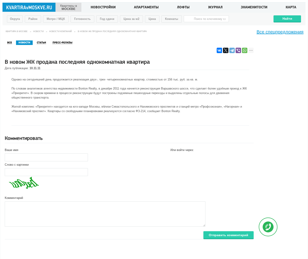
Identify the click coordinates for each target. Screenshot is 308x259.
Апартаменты (146, 7)
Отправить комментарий (228, 235)
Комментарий (14, 198)
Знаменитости (254, 7)
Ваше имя (11, 150)
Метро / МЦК (56, 19)
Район (32, 19)
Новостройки (103, 7)
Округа (15, 19)
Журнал (215, 7)
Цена (152, 19)
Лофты (183, 7)
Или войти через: (182, 150)
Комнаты (171, 19)
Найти (287, 18)
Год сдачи (107, 19)
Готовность (82, 19)
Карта (291, 7)
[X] (225, 50)
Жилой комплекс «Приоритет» (32, 106)
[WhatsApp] (244, 50)
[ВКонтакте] (219, 50)
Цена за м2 (131, 19)
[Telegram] (232, 50)
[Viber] (238, 50)
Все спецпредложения (280, 32)
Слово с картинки (17, 164)
